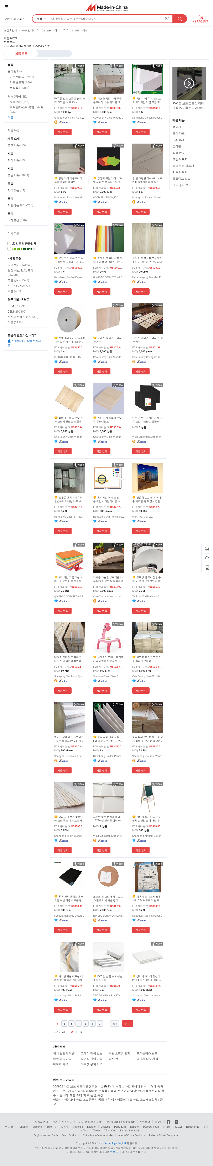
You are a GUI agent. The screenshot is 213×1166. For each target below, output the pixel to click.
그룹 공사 (18, 280)
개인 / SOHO (18, 286)
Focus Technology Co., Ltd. (111, 1143)
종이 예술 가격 (62, 1059)
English (24, 1126)
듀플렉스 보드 (181, 178)
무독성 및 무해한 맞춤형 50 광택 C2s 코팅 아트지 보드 (147, 579)
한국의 (167, 1126)
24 (63, 1031)
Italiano (134, 1126)
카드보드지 (21, 82)
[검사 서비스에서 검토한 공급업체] (26, 243)
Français (78, 1126)
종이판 (176, 127)
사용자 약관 (68, 1121)
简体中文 (37, 1126)
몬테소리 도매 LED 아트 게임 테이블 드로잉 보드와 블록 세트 (108, 659)
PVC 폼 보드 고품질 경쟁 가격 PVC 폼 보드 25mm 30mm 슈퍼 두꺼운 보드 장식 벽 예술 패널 (69, 100)
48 (80, 1031)
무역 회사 (19, 265)
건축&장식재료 (17, 96)
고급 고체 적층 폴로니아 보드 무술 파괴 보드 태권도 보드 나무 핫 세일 (69, 818)
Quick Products (70, 1135)
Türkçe (96, 1130)
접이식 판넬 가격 (92, 1059)
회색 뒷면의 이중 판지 (66, 1053)
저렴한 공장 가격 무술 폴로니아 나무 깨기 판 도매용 (108, 100)
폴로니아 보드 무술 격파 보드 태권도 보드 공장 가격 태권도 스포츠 (69, 419)
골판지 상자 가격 (147, 1059)
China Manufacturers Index (98, 1135)
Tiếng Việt (110, 1130)
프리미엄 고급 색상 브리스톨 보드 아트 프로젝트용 (69, 579)
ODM (17, 306)
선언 (54, 1121)
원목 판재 (20, 102)
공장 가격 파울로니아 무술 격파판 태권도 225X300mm (68, 180)
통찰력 (158, 1121)
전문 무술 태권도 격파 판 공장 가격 (147, 339)
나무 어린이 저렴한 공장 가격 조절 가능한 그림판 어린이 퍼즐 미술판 (147, 419)
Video (80, 65)
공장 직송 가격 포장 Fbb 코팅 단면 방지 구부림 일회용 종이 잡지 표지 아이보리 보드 (108, 738)
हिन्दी (205, 1126)
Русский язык (151, 1126)
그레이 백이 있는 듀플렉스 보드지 (94, 1053)
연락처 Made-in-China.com (120, 1121)
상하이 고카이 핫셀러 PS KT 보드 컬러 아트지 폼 (147, 978)
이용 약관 (115, 1151)
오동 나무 (18, 175)
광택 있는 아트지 (183, 166)
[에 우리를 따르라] (176, 1121)
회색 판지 (178, 153)
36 (72, 1031)
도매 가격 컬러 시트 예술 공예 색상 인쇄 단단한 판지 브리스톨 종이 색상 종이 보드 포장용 (108, 260)
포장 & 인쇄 (14, 71)
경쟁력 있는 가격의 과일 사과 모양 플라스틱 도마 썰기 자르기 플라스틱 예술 (108, 180)
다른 (10, 117)
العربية (178, 1126)
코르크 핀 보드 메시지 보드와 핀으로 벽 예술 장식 (108, 898)
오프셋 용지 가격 (92, 1064)
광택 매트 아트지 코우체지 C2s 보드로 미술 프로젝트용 (147, 898)
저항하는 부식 (20, 205)
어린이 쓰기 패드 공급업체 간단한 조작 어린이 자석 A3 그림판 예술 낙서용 (147, 818)
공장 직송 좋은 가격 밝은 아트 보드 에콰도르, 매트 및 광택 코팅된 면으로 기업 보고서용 (69, 260)
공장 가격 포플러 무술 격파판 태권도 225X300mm (107, 419)
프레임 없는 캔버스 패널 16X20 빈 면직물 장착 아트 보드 (108, 818)
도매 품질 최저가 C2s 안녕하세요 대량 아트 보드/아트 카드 (69, 499)
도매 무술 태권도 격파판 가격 (107, 339)
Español (91, 1126)
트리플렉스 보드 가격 (149, 1053)
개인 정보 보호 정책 (90, 1121)
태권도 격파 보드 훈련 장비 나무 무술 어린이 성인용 (69, 658)
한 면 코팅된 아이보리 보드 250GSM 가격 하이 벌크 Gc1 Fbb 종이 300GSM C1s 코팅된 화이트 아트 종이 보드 (147, 180)
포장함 (19, 88)
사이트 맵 (145, 1121)
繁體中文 (52, 1126)
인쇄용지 (178, 140)
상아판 (176, 146)
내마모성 (17, 220)
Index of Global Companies (164, 1135)
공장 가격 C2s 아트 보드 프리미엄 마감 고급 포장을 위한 (147, 100)
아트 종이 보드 (181, 185)
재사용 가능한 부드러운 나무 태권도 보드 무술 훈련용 (108, 579)
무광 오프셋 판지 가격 (121, 1053)
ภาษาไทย (82, 1130)
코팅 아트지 (180, 159)
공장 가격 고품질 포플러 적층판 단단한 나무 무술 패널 (147, 259)
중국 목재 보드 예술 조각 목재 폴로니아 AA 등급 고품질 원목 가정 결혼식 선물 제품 (147, 738)
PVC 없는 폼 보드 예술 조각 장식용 (107, 978)
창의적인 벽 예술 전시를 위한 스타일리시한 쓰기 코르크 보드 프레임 (108, 499)
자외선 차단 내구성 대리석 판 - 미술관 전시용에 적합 (68, 978)
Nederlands (192, 1126)
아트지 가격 (60, 1064)
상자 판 (113, 1059)
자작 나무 (17, 160)
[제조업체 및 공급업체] (107, 7)
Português (120, 1126)
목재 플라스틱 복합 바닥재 (26, 109)
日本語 (65, 1126)
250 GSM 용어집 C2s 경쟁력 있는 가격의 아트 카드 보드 (69, 339)
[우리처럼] (169, 1121)
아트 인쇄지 (22, 77)
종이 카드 (178, 133)
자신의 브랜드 (22, 317)
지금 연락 (63, 132)
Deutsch (105, 1126)
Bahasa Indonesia (130, 1130)
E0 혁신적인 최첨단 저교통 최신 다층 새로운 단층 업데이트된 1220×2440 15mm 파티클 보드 (69, 898)
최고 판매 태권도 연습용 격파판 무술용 (146, 658)
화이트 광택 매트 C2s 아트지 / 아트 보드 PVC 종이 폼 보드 (69, 738)
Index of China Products (131, 1135)
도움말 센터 (41, 1121)
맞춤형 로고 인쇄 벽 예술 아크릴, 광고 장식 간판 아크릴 (146, 499)
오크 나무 (16, 145)
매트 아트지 (180, 172)
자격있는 (16, 190)
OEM (16, 311)
